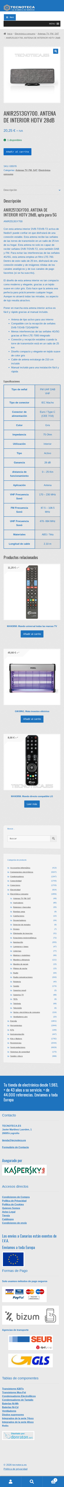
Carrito (49, 1479)
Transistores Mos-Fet (14, 1392)
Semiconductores (17, 1047)
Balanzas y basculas (22, 907)
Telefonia (17, 1004)
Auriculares (18, 903)
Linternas (17, 951)
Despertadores (19, 920)
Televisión (17, 1008)
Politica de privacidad (15, 1469)
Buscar (32, 1481)
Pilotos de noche (20, 968)
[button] (52, 24)
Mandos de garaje (20, 964)
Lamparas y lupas (20, 947)
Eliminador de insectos (23, 933)
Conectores (15, 885)
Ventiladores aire (20, 1017)
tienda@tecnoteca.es (14, 1140)
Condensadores (17, 877)
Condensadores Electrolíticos (19, 1396)
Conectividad (15, 881)
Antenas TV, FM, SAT (48, 34)
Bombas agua (19, 912)
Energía (13, 1021)
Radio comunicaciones (23, 977)
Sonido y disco (16, 1056)
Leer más (32, 804)
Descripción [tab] (10, 190)
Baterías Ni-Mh (10, 1403)
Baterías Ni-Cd (10, 1407)
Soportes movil (19, 990)
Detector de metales (22, 925)
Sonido (16, 986)
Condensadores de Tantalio (17, 1400)
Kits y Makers (16, 1039)
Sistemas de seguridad (20, 1052)
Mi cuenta (10, 1481)
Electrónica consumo (25, 34)
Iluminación (18, 942)
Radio (15, 973)
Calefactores (18, 916)
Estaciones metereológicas (24, 938)
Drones (16, 929)
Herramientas (16, 1025)
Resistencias (15, 1043)
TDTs (15, 999)
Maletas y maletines (21, 955)
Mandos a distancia (21, 960)
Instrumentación (17, 1034)
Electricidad (15, 890)
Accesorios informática (20, 868)
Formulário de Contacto (15, 1147)
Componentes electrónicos (21, 872)
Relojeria (17, 982)
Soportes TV (18, 995)
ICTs (12, 1030)
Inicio (9, 34)
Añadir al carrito (17, 151)
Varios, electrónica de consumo (26, 1012)
